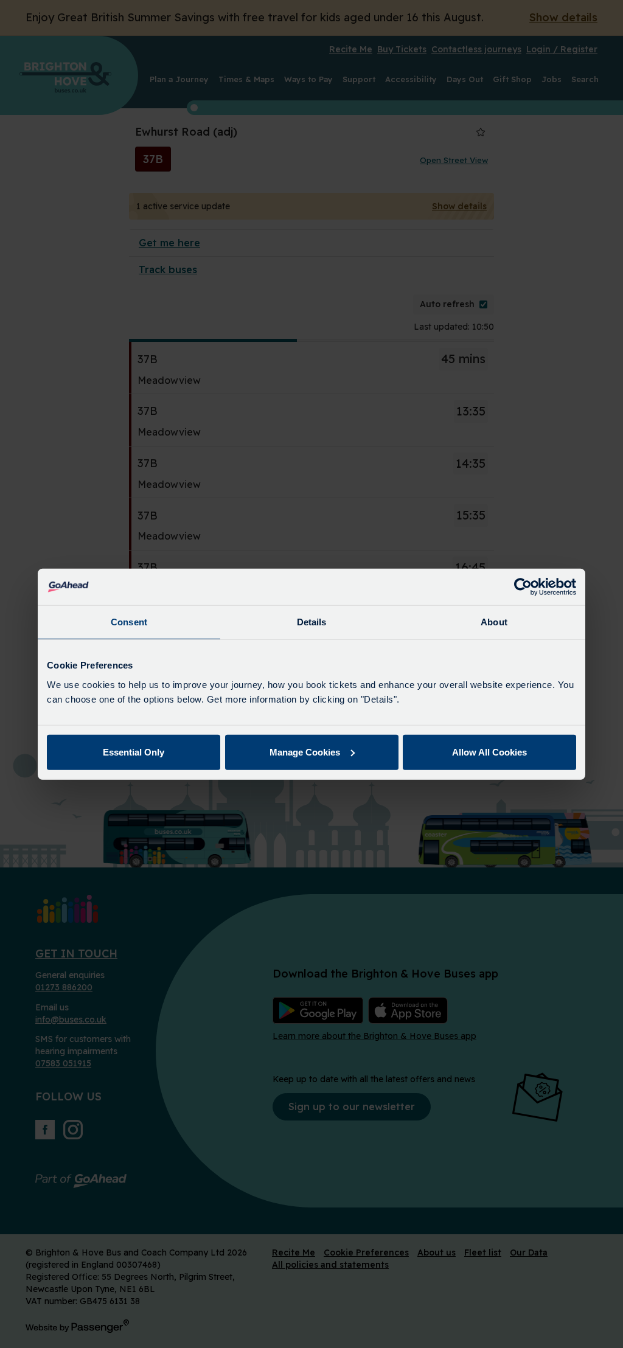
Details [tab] (312, 622)
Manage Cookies (305, 751)
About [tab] (494, 622)
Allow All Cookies (489, 751)
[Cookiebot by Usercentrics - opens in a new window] (523, 587)
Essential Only (133, 751)
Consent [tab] (129, 622)
